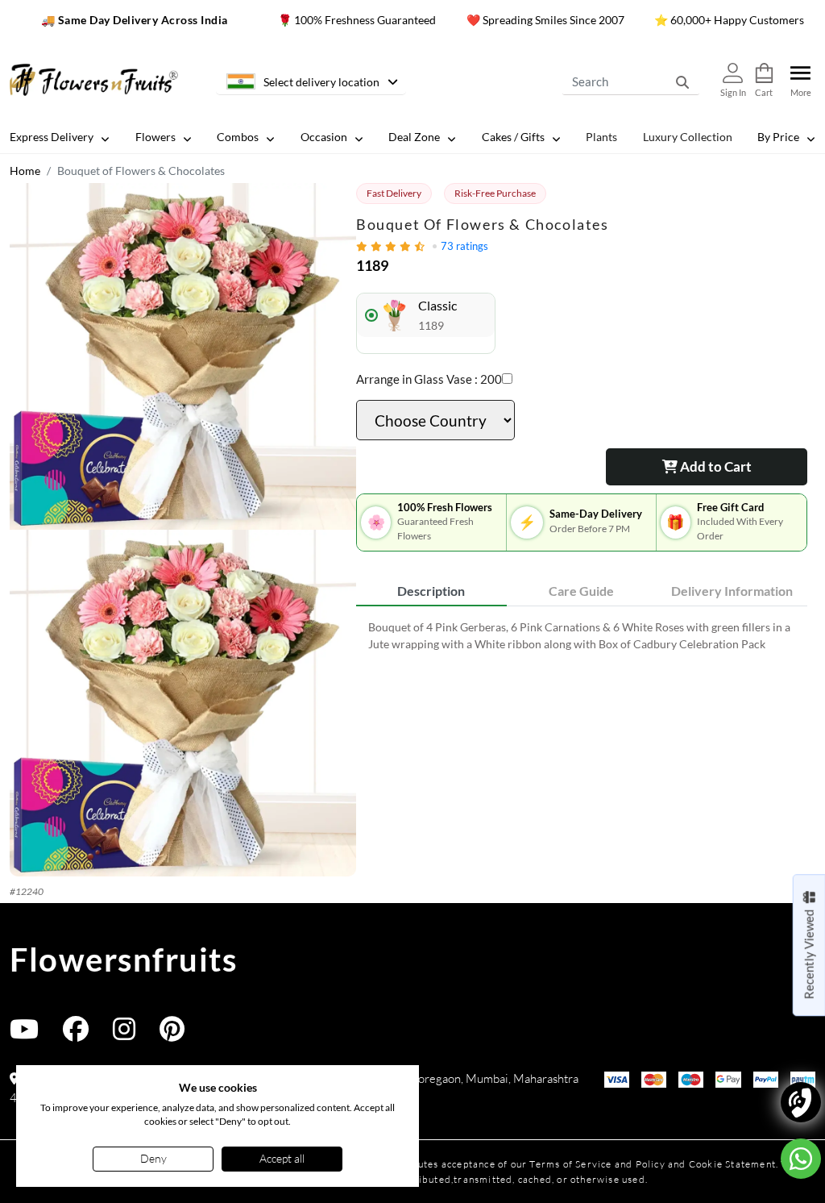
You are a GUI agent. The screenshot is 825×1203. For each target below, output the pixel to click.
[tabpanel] (581, 635)
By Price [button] (778, 137)
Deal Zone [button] (414, 137)
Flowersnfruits (123, 959)
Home (25, 170)
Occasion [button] (324, 137)
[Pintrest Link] (172, 1034)
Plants (601, 137)
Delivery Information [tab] (732, 590)
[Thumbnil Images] (183, 356)
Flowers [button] (155, 137)
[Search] (682, 81)
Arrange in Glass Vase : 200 (429, 379)
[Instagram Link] (124, 1034)
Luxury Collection (687, 137)
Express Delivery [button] (51, 137)
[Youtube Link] (24, 1034)
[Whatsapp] (801, 1158)
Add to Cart (715, 466)
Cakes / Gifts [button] (513, 137)
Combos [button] (238, 137)
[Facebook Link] (76, 1034)
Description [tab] (431, 590)
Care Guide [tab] (581, 590)
